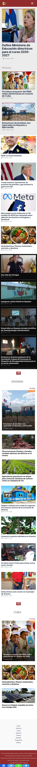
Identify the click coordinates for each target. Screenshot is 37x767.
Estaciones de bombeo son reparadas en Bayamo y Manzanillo (16, 125)
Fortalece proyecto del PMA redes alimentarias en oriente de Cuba (17, 93)
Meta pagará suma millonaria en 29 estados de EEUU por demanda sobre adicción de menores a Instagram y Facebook (16, 216)
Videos (18, 742)
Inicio (18, 726)
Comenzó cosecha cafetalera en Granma (18, 536)
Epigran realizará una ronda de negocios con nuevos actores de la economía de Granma (18, 508)
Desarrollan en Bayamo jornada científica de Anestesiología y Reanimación (18, 329)
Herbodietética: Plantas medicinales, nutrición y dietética (16, 247)
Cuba (18, 731)
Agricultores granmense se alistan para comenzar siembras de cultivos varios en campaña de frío (17, 478)
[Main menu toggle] (32, 3)
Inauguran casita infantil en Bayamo (16, 301)
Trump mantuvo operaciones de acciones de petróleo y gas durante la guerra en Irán (17, 184)
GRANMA (17, 381)
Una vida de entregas (10, 275)
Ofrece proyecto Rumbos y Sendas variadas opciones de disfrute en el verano (17, 453)
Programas (18, 740)
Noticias (18, 738)
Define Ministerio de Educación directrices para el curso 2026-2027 (17, 50)
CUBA (17, 612)
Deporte (18, 733)
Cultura (18, 735)
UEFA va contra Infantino (11, 156)
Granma (18, 728)
